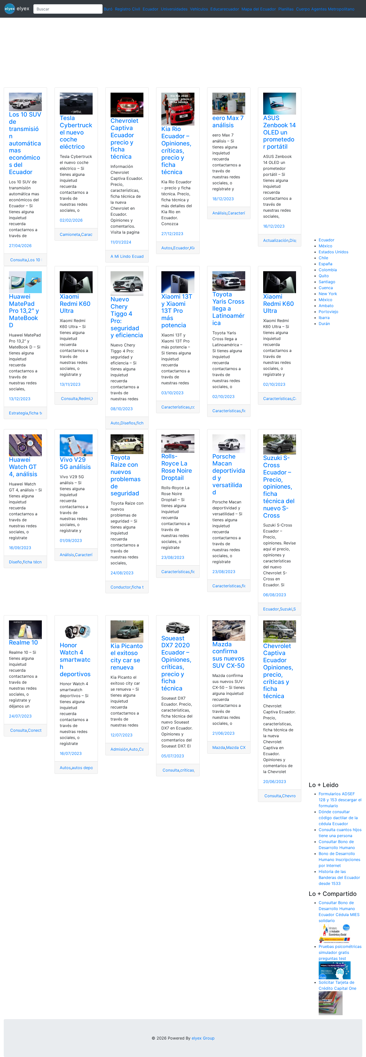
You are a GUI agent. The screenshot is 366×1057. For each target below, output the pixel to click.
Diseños (128, 422)
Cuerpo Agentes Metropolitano (325, 8)
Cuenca (326, 287)
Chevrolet (291, 795)
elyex (22, 8)
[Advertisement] (149, 52)
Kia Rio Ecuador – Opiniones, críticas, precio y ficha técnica (176, 150)
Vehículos (199, 8)
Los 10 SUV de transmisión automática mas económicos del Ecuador (25, 143)
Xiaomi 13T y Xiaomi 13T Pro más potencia (176, 311)
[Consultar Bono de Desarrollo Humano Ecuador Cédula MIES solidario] (335, 932)
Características (242, 212)
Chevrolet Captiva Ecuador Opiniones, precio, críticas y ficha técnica (278, 671)
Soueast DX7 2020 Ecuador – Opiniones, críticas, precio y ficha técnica (176, 663)
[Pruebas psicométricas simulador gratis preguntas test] (335, 969)
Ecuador (150, 8)
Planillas (286, 8)
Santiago (327, 281)
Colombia (328, 269)
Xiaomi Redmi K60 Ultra (75, 304)
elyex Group (203, 1038)
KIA (193, 247)
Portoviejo (328, 311)
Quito (324, 275)
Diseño (15, 561)
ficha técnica (41, 412)
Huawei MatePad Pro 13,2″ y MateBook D (24, 311)
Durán (324, 323)
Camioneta (70, 234)
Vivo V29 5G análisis (75, 463)
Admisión (119, 749)
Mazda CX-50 (239, 747)
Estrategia (18, 412)
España (325, 263)
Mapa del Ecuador (259, 8)
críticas (187, 770)
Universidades (174, 8)
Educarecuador (224, 8)
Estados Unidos (333, 251)
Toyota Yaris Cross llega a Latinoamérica (228, 309)
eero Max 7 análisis (228, 121)
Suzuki (286, 608)
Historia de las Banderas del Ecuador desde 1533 (339, 877)
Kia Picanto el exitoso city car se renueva (127, 656)
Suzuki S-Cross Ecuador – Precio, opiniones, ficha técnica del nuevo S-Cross (279, 486)
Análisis (219, 212)
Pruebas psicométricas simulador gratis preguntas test (340, 952)
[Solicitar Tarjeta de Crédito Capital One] (331, 1002)
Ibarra (324, 317)
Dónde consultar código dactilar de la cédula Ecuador (338, 817)
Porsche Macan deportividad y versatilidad (228, 474)
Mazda (218, 747)
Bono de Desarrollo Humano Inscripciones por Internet (339, 859)
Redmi (84, 398)
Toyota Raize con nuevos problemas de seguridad (126, 475)
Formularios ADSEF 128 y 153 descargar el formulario (340, 799)
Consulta (18, 259)
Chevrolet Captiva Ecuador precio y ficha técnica (124, 138)
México (325, 245)
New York (328, 293)
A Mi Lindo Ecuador (129, 256)
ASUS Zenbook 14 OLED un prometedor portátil (279, 132)
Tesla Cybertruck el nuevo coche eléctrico (76, 132)
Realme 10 (23, 642)
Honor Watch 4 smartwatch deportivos (75, 659)
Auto (115, 422)
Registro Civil (127, 8)
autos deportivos (88, 767)
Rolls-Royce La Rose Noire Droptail (176, 467)
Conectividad (40, 730)
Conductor (121, 587)
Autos (166, 247)
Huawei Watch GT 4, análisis (23, 467)
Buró (108, 8)
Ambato (326, 305)
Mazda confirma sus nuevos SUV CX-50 (228, 655)
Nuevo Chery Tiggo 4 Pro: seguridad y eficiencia (127, 317)
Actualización (276, 240)
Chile (323, 257)
